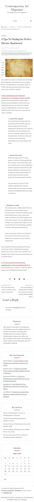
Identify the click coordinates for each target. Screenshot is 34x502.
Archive (3, 35)
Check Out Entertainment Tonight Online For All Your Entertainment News (16, 379)
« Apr (5, 479)
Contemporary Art (15, 48)
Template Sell (7, 493)
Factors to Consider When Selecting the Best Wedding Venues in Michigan (16, 371)
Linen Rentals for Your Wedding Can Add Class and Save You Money (15, 363)
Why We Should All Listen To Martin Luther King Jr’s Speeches (8, 290)
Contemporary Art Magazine (17, 8)
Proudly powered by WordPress (11, 490)
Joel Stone (6, 384)
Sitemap (24, 499)
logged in (16, 307)
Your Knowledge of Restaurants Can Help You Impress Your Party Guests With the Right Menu (25, 292)
